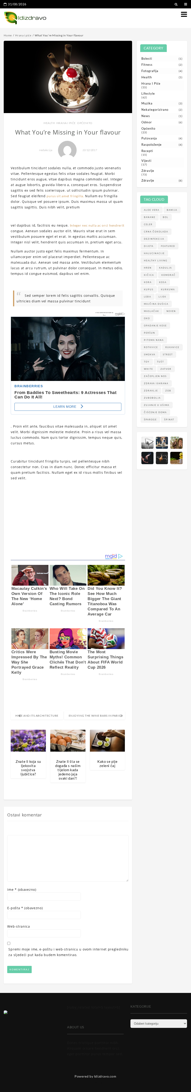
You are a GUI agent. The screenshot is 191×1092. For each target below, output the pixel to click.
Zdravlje (147, 171)
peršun (149, 333)
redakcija (45, 150)
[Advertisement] (68, 517)
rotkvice (151, 347)
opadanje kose (155, 325)
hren (148, 267)
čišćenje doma (155, 412)
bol (165, 217)
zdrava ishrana (156, 383)
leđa (147, 296)
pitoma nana (154, 340)
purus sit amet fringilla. (65, 196)
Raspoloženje (151, 144)
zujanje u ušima (156, 405)
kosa (163, 282)
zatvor (165, 369)
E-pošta (25, 908)
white (148, 369)
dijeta (148, 246)
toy (147, 361)
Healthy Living (155, 260)
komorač (168, 275)
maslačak (151, 311)
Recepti (147, 151)
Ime (21, 889)
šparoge (150, 419)
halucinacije (154, 253)
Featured (168, 246)
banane (149, 217)
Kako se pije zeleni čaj (107, 763)
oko (147, 318)
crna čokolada (156, 231)
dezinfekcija (154, 239)
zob (168, 390)
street (168, 354)
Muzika (147, 103)
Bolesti (146, 58)
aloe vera (151, 210)
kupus (148, 289)
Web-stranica (18, 926)
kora (148, 282)
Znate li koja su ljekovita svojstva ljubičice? (28, 767)
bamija (172, 210)
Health (49, 123)
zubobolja (152, 398)
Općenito (84, 123)
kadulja (165, 267)
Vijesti (146, 160)
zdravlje (151, 390)
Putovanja (149, 138)
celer (148, 224)
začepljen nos (155, 376)
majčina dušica (156, 304)
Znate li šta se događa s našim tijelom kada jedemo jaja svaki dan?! (67, 769)
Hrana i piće (66, 123)
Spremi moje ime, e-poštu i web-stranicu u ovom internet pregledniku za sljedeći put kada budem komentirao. (68, 952)
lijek (162, 296)
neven (171, 311)
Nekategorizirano (154, 109)
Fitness (147, 64)
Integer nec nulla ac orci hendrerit (97, 225)
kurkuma (168, 289)
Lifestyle (148, 93)
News (145, 116)
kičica (149, 275)
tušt (160, 361)
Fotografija (149, 71)
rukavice (172, 347)
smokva (149, 354)
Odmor (146, 122)
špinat (169, 419)
